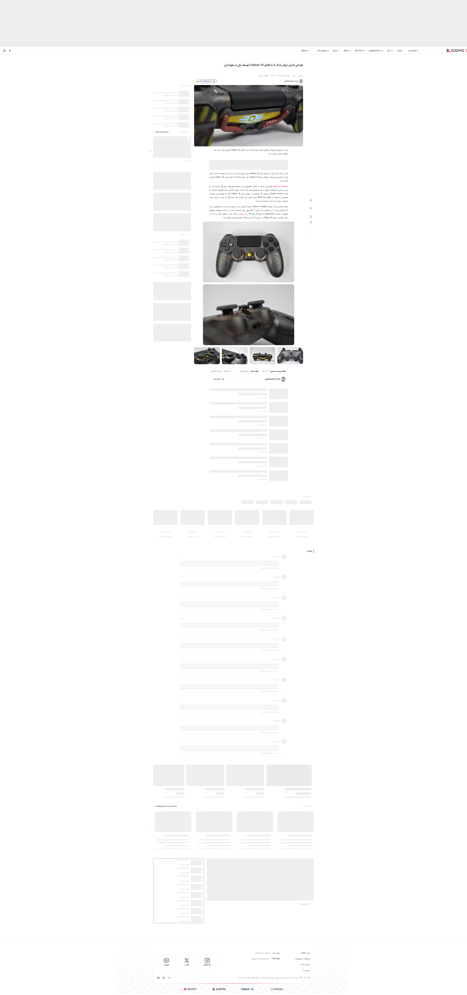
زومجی (241, 214)
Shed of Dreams (281, 186)
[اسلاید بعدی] (150, 151)
